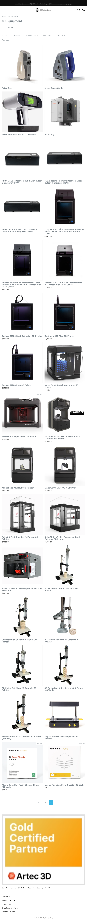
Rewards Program (8, 912)
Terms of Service (8, 900)
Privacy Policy (7, 904)
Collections (12, 16)
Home (4, 16)
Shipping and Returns (10, 908)
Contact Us (6, 896)
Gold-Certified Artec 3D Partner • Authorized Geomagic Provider (26, 888)
